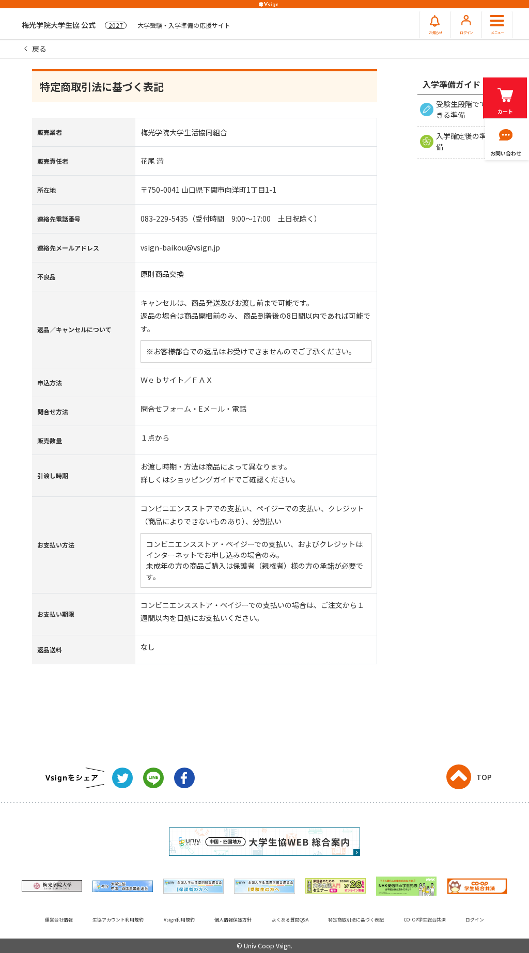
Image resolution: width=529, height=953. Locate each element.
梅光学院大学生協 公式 (126, 25)
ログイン (474, 919)
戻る (39, 48)
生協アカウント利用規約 (118, 919)
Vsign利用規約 (179, 919)
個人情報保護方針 (233, 919)
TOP (484, 777)
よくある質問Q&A (290, 919)
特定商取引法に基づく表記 (356, 919)
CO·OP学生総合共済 (425, 919)
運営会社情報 (59, 919)
